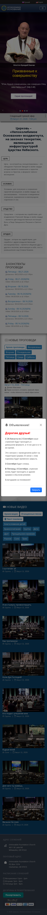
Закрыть (36, 490)
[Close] (41, 425)
